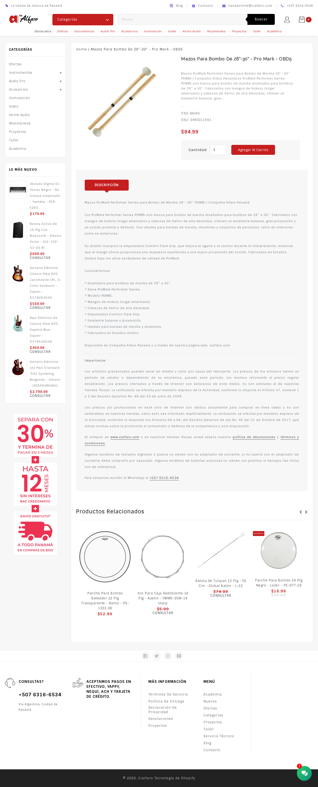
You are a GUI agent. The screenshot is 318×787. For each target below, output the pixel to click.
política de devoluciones (254, 437)
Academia (274, 31)
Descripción (107, 185)
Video (172, 31)
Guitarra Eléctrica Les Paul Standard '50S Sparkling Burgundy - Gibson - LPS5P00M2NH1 (45, 374)
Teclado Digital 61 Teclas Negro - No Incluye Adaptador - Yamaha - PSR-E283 (45, 196)
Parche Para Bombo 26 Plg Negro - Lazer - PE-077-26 (278, 582)
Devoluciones (160, 719)
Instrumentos (84, 31)
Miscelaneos (216, 31)
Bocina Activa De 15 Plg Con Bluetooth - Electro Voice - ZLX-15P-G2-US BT (46, 236)
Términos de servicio (168, 694)
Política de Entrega (166, 701)
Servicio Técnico (218, 736)
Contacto (205, 5)
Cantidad (198, 150)
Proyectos (239, 31)
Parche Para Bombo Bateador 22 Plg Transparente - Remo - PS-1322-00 (105, 600)
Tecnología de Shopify (174, 778)
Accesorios (129, 31)
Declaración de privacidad (162, 709)
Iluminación (152, 31)
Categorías (213, 715)
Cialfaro (145, 778)
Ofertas (62, 31)
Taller (257, 31)
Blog (179, 5)
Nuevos (210, 701)
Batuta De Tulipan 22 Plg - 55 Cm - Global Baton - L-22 (220, 583)
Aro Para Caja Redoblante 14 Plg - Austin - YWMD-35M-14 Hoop (163, 598)
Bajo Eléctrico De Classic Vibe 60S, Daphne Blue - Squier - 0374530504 (44, 330)
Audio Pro (107, 31)
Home (81, 49)
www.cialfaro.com (125, 437)
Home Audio (191, 31)
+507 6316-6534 (164, 478)
